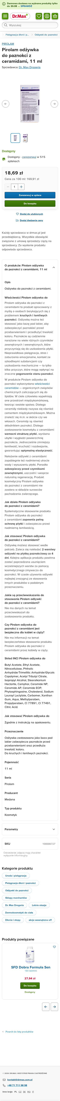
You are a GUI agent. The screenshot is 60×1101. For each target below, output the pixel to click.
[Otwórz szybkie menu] (5, 16)
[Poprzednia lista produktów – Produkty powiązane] (45, 1007)
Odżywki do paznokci (16, 890)
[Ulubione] (39, 16)
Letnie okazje (39, 905)
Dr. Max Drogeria (29, 67)
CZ (20, 1091)
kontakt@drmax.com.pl (19, 1079)
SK (24, 1091)
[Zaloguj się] (47, 16)
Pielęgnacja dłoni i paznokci (20, 883)
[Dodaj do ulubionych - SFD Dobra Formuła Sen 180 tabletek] (54, 947)
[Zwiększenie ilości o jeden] (21, 187)
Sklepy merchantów (16, 897)
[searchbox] (30, 25)
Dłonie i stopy (12, 920)
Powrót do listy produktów (19, 1031)
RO (29, 1091)
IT (33, 1091)
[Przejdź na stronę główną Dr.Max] (20, 16)
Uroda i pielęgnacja (15, 875)
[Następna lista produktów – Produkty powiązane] (54, 1007)
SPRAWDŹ (26, 6)
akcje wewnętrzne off (40, 920)
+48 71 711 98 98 (17, 1085)
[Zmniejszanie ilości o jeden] (8, 187)
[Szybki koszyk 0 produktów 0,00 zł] (55, 16)
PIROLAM (8, 43)
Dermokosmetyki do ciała (19, 912)
